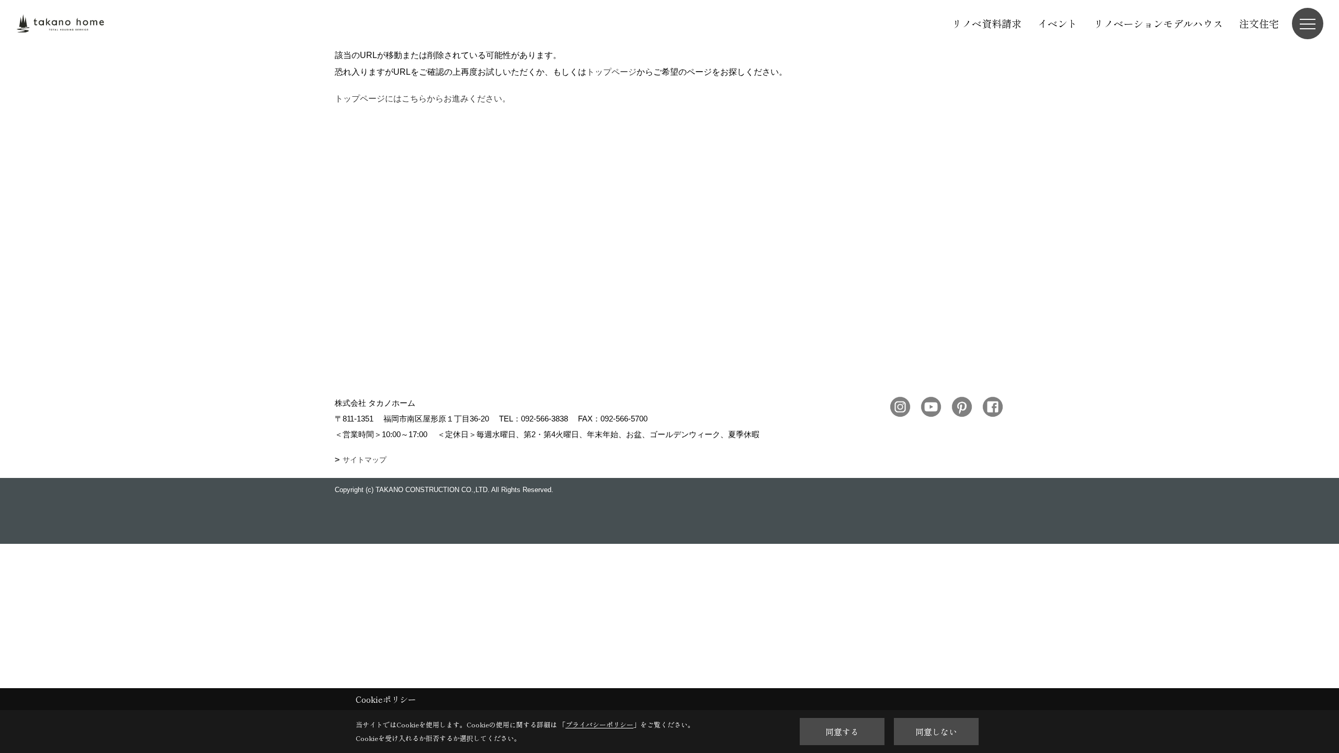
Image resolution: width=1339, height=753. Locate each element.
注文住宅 (1259, 23)
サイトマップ (365, 459)
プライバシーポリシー (599, 724)
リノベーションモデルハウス (1158, 23)
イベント (1057, 23)
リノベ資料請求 (987, 23)
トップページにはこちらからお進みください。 (422, 98)
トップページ (611, 71)
